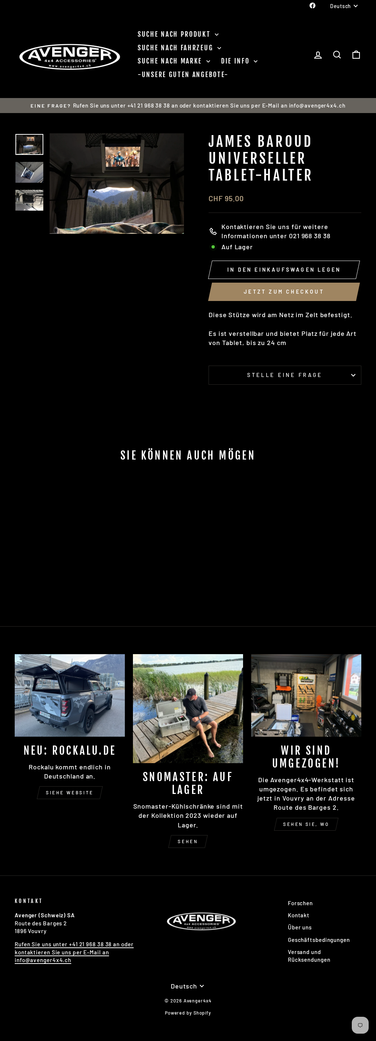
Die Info (236, 61)
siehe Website (70, 792)
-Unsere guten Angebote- (183, 74)
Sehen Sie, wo (306, 824)
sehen (188, 841)
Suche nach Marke (171, 61)
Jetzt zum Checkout (284, 292)
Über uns (300, 927)
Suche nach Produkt (175, 34)
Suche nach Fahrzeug (177, 48)
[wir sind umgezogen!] (306, 695)
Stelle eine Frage (284, 375)
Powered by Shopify (188, 1013)
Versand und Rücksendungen (309, 955)
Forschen (300, 903)
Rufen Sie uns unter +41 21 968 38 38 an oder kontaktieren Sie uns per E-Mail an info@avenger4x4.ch (74, 952)
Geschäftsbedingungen (319, 939)
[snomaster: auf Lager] (188, 708)
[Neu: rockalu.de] (70, 695)
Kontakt (299, 915)
